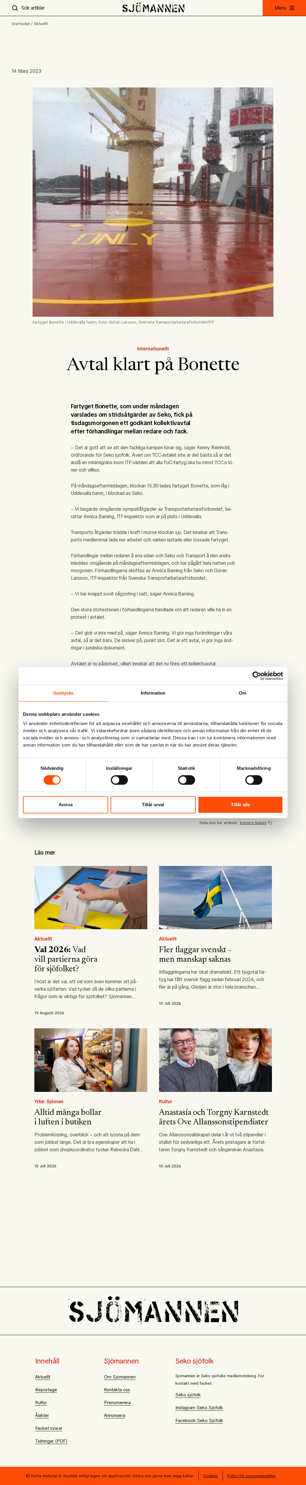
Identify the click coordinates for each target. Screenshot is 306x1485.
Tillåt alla (240, 804)
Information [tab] (153, 692)
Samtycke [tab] (63, 692)
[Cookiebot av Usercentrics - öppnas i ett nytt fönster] (257, 675)
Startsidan (21, 23)
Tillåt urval (153, 804)
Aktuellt (41, 23)
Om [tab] (242, 692)
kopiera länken (253, 822)
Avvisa (66, 804)
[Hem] (153, 8)
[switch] (119, 780)
